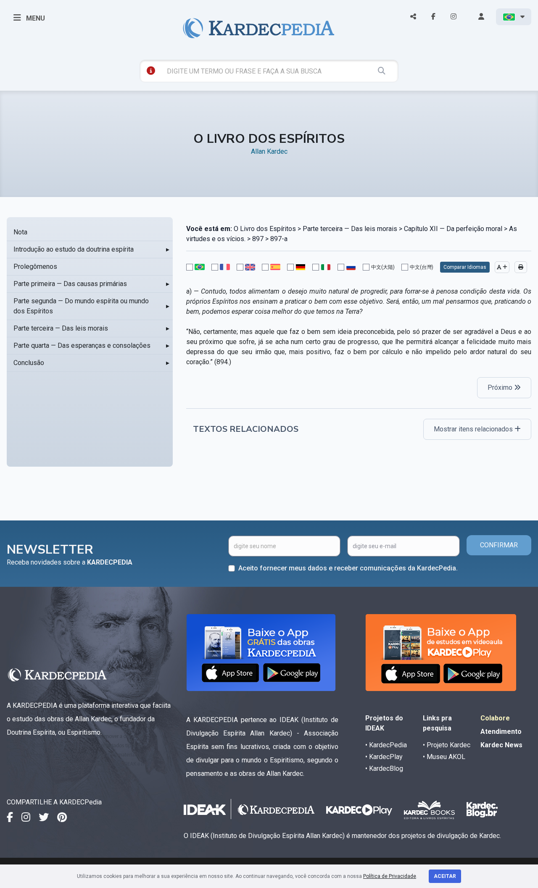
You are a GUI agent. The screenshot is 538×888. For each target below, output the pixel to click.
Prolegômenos (35, 267)
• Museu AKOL (444, 757)
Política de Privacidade (389, 876)
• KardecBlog (384, 768)
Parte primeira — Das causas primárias (70, 284)
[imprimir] (520, 267)
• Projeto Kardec (446, 745)
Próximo (501, 387)
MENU (34, 18)
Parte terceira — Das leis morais (60, 328)
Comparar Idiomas (464, 267)
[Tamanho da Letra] (502, 267)
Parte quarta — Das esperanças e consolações (81, 345)
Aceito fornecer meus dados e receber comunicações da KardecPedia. (348, 568)
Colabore (495, 718)
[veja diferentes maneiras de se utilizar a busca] (151, 70)
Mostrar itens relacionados (474, 429)
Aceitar (445, 876)
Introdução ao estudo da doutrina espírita (73, 249)
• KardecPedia (386, 745)
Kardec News (501, 745)
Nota (20, 232)
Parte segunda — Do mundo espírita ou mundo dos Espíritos (81, 306)
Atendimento (501, 732)
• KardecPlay (384, 757)
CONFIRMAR (499, 545)
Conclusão (28, 363)
